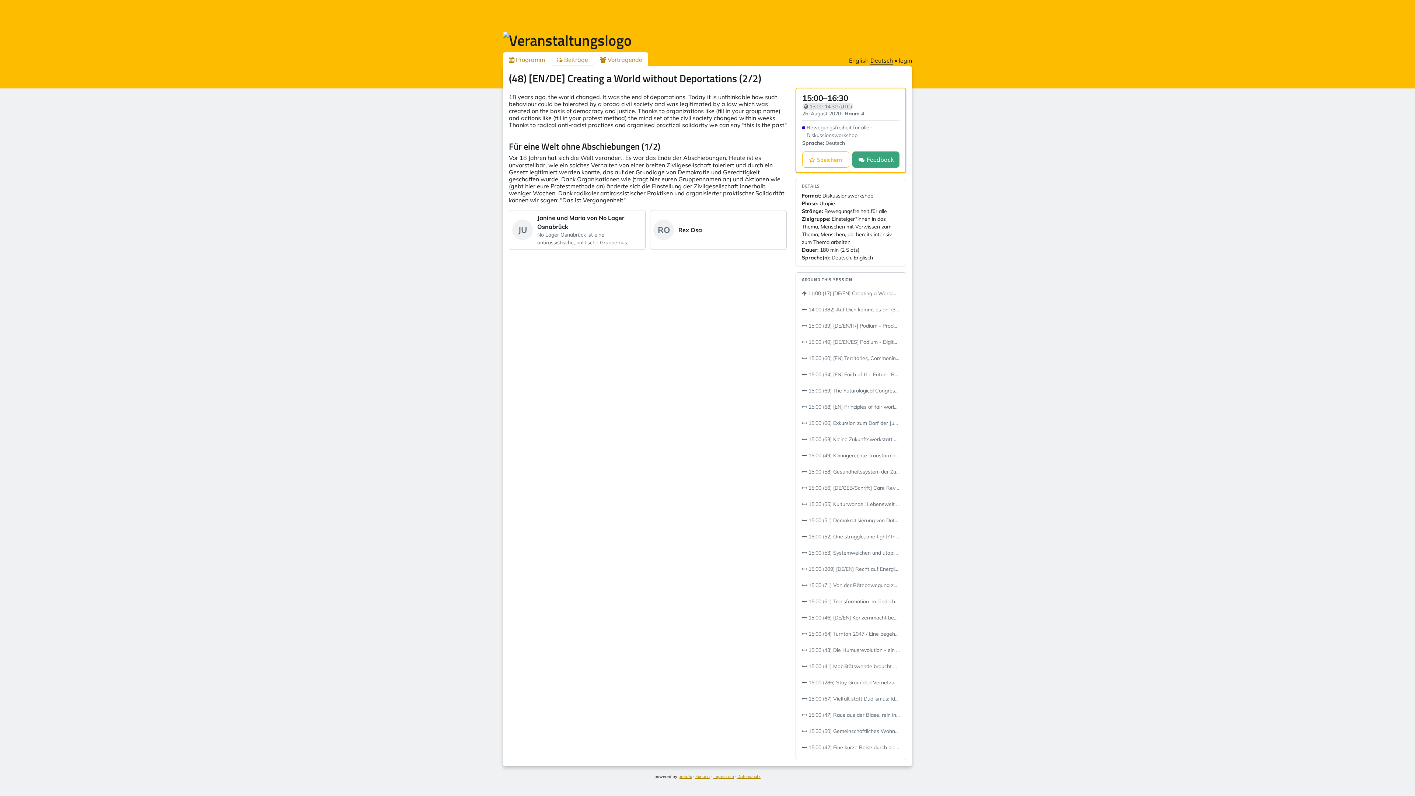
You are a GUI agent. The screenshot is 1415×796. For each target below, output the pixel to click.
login (905, 60)
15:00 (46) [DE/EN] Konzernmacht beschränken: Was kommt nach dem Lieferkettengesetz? (853, 617)
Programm (529, 59)
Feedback (880, 159)
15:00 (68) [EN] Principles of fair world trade (853, 407)
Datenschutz (749, 776)
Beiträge (575, 59)
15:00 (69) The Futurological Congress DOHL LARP (853, 390)
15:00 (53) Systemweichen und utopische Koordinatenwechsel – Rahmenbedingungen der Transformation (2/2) (853, 552)
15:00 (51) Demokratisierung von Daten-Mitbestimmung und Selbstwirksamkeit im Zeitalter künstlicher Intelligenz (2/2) (853, 520)
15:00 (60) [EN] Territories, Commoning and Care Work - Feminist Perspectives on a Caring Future (853, 358)
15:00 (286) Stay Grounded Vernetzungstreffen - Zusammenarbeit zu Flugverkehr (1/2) (853, 682)
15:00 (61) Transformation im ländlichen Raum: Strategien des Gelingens (853, 601)
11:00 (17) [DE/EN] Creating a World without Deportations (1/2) (853, 293)
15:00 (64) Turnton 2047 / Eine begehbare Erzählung (853, 634)
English (859, 60)
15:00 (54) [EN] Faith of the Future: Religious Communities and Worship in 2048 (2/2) (853, 374)
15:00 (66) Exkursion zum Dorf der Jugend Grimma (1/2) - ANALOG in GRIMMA (853, 423)
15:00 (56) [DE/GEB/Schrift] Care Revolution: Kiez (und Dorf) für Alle (853, 488)
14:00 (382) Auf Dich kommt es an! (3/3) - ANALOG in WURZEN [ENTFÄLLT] (853, 309)
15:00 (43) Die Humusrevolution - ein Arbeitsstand (853, 650)
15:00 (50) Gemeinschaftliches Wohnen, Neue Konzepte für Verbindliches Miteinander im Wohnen (853, 731)
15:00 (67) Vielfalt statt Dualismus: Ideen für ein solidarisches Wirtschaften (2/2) (853, 698)
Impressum (723, 776)
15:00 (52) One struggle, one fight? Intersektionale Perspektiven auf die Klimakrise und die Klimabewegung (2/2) (853, 536)
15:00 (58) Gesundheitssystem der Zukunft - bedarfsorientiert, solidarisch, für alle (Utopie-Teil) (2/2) (853, 471)
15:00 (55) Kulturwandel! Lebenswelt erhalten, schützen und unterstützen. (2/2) (853, 504)
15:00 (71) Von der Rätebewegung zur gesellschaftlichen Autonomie (853, 585)
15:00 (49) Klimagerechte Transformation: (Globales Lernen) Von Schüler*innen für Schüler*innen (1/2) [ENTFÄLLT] (853, 455)
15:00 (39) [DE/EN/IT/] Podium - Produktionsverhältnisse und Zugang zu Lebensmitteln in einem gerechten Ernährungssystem (853, 325)
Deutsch (881, 60)
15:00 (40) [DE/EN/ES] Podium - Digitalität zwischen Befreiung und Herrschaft (853, 342)
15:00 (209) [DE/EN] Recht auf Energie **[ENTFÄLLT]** (853, 569)
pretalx (685, 776)
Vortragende (624, 59)
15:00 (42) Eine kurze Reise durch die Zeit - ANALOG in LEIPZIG (853, 747)
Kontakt (702, 776)
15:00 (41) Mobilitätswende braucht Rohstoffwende (853, 666)
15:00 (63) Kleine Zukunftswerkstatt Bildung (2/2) (853, 439)
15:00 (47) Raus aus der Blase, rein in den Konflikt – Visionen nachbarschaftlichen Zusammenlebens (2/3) (853, 715)
